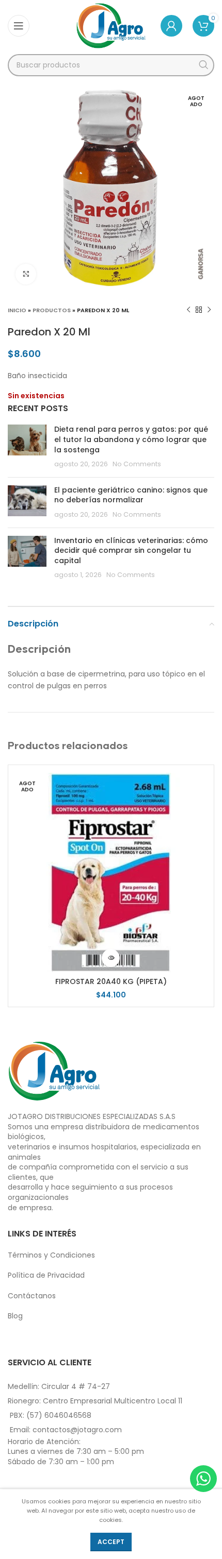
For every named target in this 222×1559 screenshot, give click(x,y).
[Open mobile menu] (19, 25)
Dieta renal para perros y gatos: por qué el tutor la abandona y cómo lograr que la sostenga (131, 439)
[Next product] (209, 310)
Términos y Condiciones (51, 1255)
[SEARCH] (203, 65)
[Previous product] (188, 310)
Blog (15, 1316)
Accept (111, 1541)
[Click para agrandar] (25, 274)
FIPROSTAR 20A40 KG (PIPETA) (111, 981)
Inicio (17, 310)
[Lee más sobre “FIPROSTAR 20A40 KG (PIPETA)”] (111, 958)
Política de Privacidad (46, 1275)
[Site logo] (111, 25)
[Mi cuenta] (171, 25)
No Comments (137, 464)
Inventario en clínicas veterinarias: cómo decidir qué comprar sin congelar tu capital (131, 550)
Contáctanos (32, 1296)
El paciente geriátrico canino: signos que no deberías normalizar (131, 495)
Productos (52, 310)
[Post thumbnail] (27, 447)
